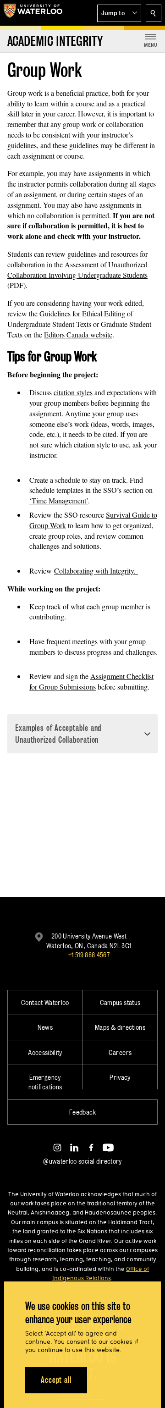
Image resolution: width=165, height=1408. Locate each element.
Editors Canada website (78, 334)
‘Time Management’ (58, 500)
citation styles (73, 392)
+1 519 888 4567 (89, 955)
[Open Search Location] (153, 13)
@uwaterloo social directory (82, 1161)
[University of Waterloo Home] (33, 13)
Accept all (56, 1380)
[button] (119, 13)
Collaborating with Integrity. (96, 570)
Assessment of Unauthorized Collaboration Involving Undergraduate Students (77, 270)
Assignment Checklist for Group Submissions (91, 681)
